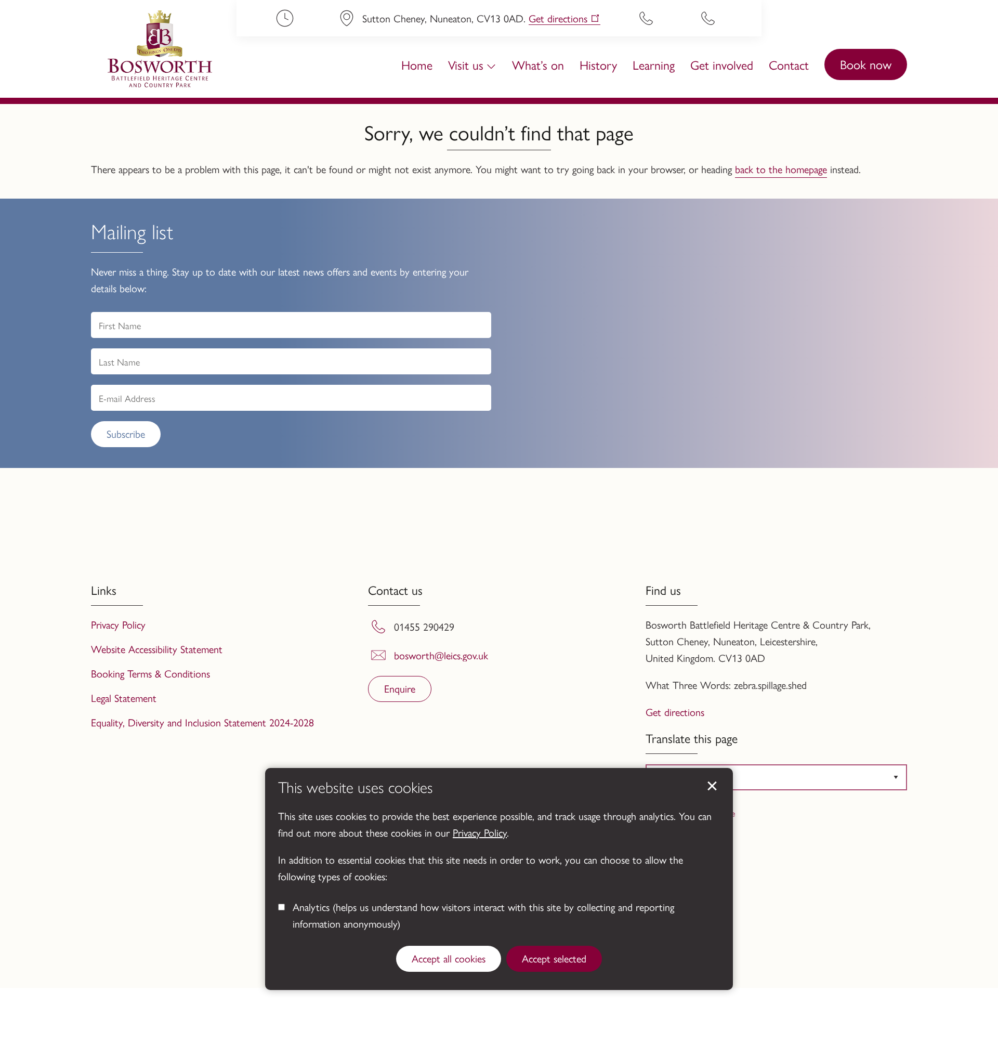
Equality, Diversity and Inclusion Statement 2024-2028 (202, 722)
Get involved (721, 64)
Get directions (558, 18)
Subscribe (126, 433)
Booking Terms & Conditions (150, 673)
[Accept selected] (712, 786)
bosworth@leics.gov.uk (441, 655)
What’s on (538, 64)
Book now (865, 64)
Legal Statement (123, 697)
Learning (654, 64)
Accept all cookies (448, 958)
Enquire (399, 688)
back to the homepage (781, 168)
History (598, 64)
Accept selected (554, 958)
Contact (789, 64)
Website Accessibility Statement (156, 648)
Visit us (465, 64)
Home (416, 64)
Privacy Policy (480, 832)
